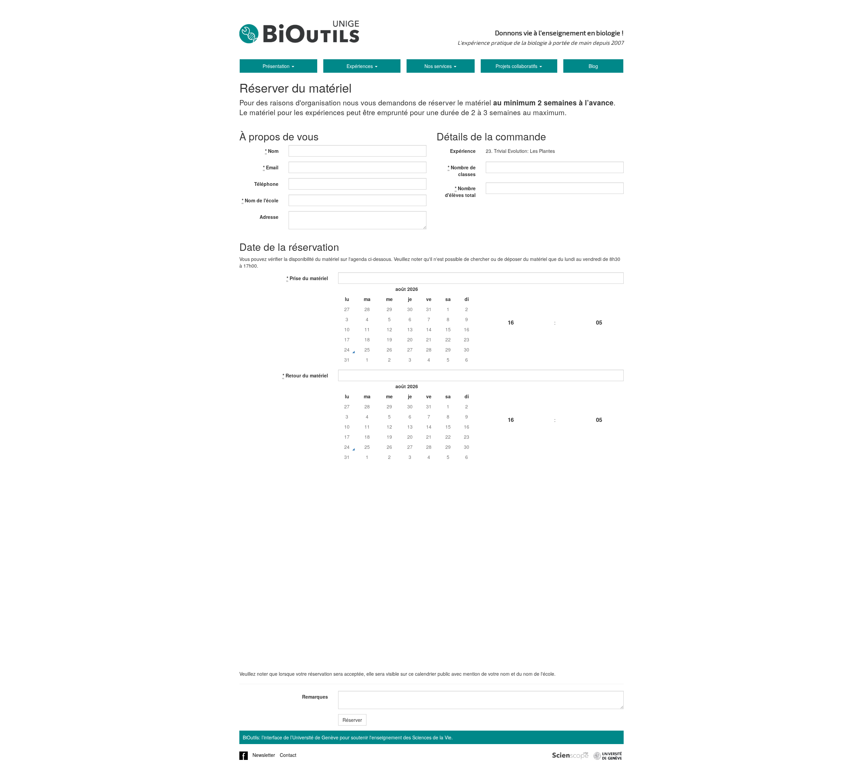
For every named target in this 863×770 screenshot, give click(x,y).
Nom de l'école (260, 200)
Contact (288, 754)
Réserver (352, 719)
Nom (271, 150)
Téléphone (266, 183)
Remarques (315, 696)
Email (270, 167)
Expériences (360, 66)
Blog (593, 66)
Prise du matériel (307, 278)
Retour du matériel (305, 375)
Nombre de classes (462, 170)
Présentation (277, 66)
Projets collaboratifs (517, 66)
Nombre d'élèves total (460, 191)
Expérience (463, 150)
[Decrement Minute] (599, 347)
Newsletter (263, 754)
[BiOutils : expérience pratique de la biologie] (299, 33)
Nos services (438, 66)
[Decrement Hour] (510, 347)
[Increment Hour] (510, 298)
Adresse (269, 216)
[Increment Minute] (599, 298)
